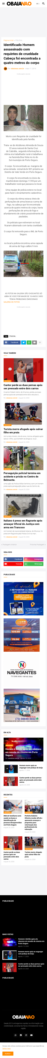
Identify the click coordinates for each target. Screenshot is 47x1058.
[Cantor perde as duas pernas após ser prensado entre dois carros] (11, 781)
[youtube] (31, 1035)
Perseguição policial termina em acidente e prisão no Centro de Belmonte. (22, 476)
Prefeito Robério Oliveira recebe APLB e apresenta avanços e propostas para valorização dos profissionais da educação (33, 822)
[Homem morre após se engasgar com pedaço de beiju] (11, 769)
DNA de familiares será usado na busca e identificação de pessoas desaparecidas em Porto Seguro (13, 820)
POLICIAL (18, 40)
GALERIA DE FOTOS (12, 302)
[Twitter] (23, 342)
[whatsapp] (15, 1035)
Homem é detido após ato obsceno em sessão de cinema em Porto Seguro (31, 941)
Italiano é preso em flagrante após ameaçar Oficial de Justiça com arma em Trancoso (23, 524)
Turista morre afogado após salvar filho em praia (23, 431)
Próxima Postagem (37, 545)
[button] (3, 4)
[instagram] (26, 1035)
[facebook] (21, 1035)
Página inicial (8, 40)
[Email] (34, 342)
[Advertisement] (23, 22)
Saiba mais (6, 1048)
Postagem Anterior (10, 545)
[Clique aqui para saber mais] (23, 880)
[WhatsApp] (29, 342)
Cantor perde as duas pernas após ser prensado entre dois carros (23, 387)
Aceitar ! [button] (8, 1054)
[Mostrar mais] (39, 342)
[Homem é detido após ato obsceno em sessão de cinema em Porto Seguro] (9, 942)
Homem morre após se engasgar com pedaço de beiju (31, 767)
